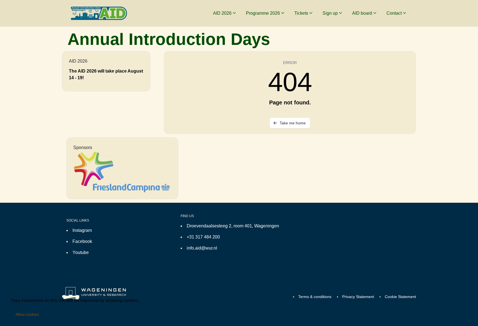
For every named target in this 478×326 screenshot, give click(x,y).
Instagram (82, 230)
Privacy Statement (358, 296)
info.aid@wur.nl (202, 248)
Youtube (80, 252)
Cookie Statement (400, 296)
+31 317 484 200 (203, 237)
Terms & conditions (314, 296)
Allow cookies (27, 314)
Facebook (82, 241)
